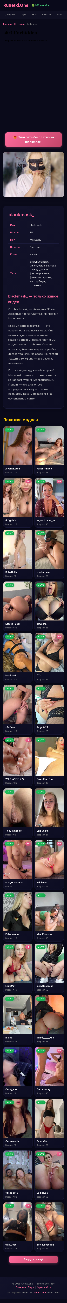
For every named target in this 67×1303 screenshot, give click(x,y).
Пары (23, 14)
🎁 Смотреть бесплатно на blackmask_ (33, 139)
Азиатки (46, 14)
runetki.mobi (53, 1292)
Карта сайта (43, 1287)
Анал (59, 14)
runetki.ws (27, 1292)
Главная (7, 24)
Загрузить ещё (33, 1259)
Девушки (10, 14)
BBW (34, 14)
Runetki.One (15, 5)
